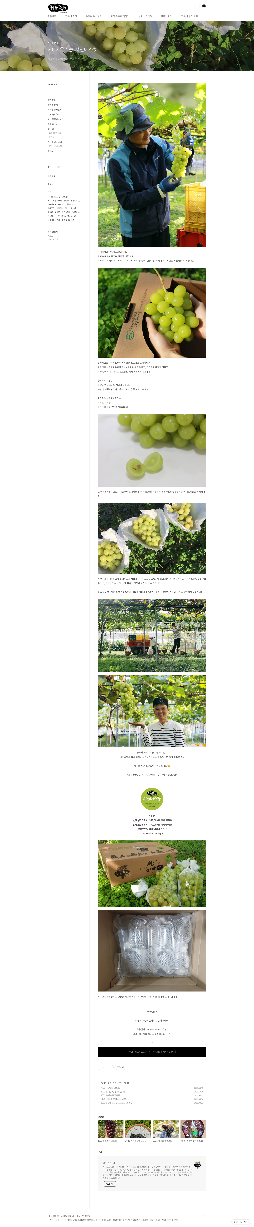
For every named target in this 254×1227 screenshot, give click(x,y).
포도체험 (61, 204)
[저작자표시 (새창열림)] (127, 1067)
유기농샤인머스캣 (55, 200)
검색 (197, 6)
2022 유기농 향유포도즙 (111, 1091)
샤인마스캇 (60, 215)
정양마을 (75, 212)
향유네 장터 (71, 16)
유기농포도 (66, 212)
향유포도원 (109, 1163)
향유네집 (52, 16)
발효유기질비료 (68, 219)
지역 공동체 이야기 (120, 16)
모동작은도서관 (54, 219)
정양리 (66, 200)
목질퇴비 (51, 215)
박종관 (50, 212)
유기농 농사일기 (94, 16)
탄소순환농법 (70, 208)
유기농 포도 (52, 196)
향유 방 (51, 128)
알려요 (50, 150)
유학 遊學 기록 (55, 133)
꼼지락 (51, 137)
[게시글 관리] (110, 1067)
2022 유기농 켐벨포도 (110, 1095)
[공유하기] (106, 1067)
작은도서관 (71, 215)
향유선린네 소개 (55, 146)
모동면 (57, 212)
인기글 (59, 166)
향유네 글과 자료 (189, 16)
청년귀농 (59, 208)
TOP (204, 1217)
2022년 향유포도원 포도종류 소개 (115, 1102)
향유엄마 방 (166, 16)
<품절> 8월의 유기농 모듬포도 (114, 1098)
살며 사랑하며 (145, 16)
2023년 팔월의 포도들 (110, 1087)
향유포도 (51, 208)
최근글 (50, 166)
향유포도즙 (75, 200)
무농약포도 (52, 204)
